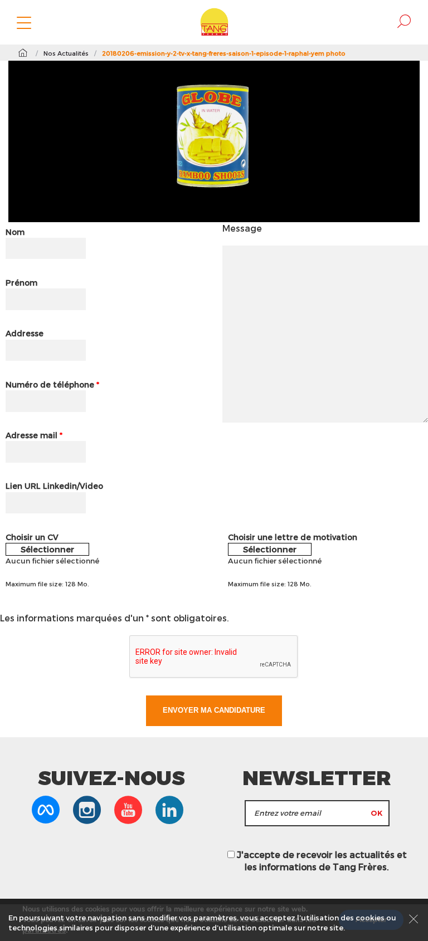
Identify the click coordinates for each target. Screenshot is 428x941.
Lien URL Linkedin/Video (54, 486)
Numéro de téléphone (52, 384)
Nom (15, 232)
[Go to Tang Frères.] (22, 53)
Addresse (24, 333)
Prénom (21, 282)
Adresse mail (34, 435)
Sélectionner (47, 549)
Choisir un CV (32, 537)
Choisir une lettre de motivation (292, 537)
